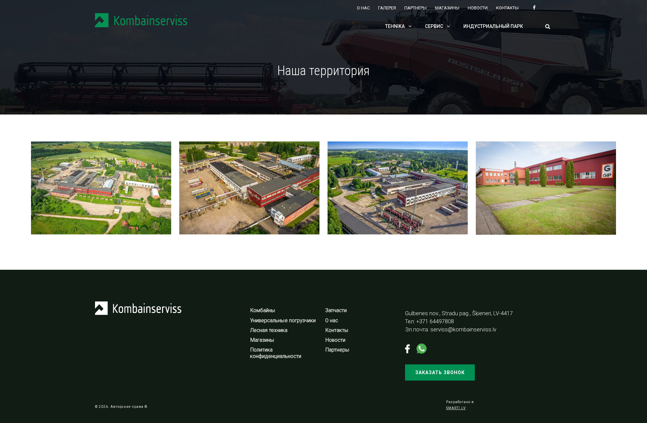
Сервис (434, 26)
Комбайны (262, 310)
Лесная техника (268, 330)
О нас (363, 7)
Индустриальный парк (493, 26)
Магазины (447, 7)
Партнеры (415, 7)
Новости (478, 7)
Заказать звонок (440, 372)
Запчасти (336, 310)
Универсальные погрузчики (283, 321)
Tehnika (395, 26)
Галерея (387, 7)
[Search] (547, 27)
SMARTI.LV (456, 408)
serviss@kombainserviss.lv (463, 329)
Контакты (507, 7)
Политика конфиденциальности (275, 353)
